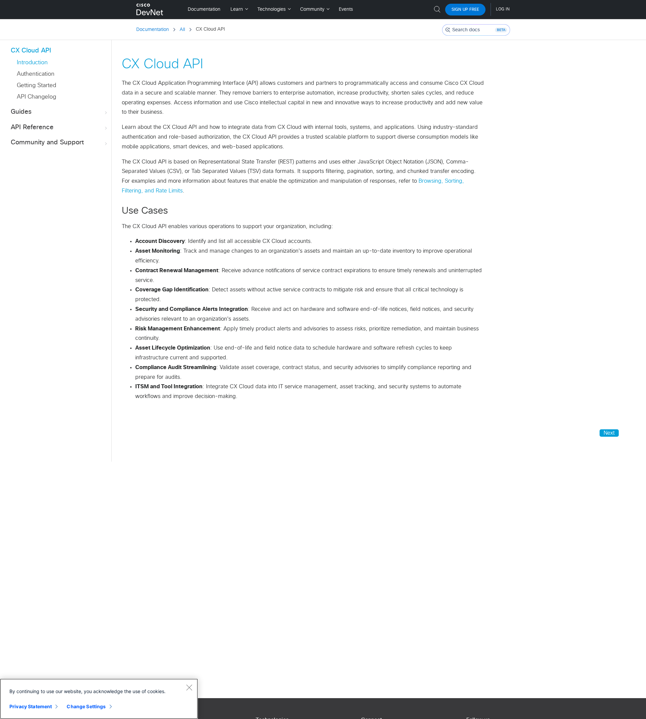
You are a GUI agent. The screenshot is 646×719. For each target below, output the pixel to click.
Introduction (32, 63)
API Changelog (36, 97)
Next (609, 433)
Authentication (36, 74)
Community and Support (47, 142)
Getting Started (36, 85)
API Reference (32, 127)
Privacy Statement (30, 706)
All (182, 29)
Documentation (152, 29)
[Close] (189, 687)
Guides (21, 112)
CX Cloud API (31, 50)
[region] (99, 699)
